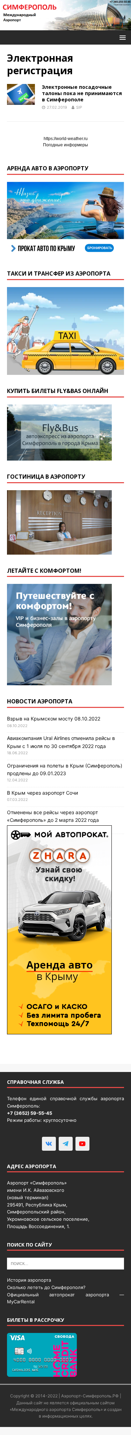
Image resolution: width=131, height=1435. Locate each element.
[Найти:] (65, 1263)
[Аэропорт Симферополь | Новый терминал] (65, 26)
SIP (79, 107)
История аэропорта (29, 1280)
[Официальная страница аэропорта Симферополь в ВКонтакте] (49, 1144)
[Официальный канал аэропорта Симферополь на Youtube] (82, 1144)
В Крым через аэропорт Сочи (42, 793)
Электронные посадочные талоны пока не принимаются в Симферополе (82, 93)
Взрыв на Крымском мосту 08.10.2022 (53, 719)
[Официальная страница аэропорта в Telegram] (66, 1144)
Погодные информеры (65, 144)
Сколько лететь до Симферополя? (46, 1287)
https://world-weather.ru (66, 138)
